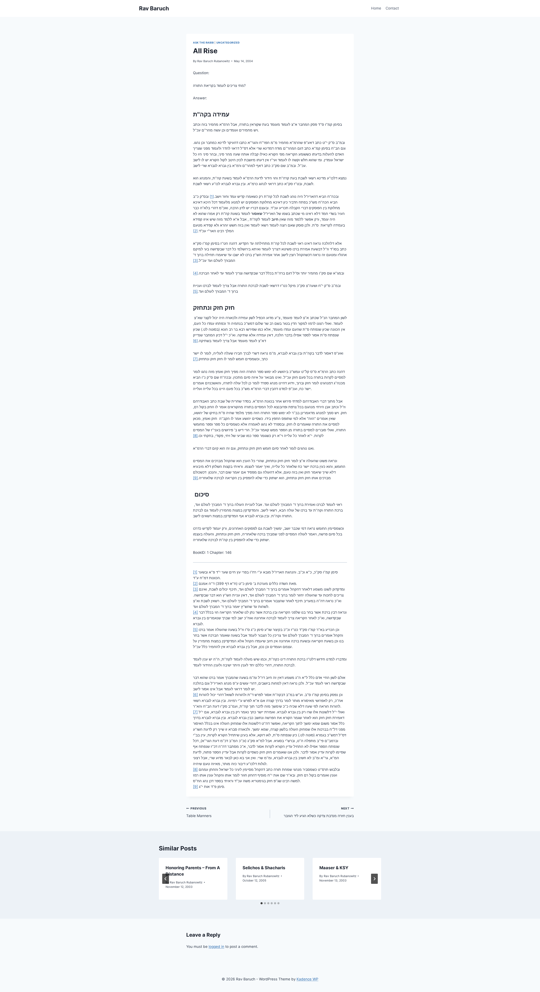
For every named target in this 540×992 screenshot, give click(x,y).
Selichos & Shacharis (264, 867)
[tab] (262, 903)
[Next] (374, 879)
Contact (392, 8)
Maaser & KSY (333, 867)
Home (376, 8)
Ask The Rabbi (203, 42)
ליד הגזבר (319, 812)
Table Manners (199, 812)
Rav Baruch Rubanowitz (213, 61)
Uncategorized (228, 42)
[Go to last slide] (165, 879)
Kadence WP (307, 979)
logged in (216, 946)
